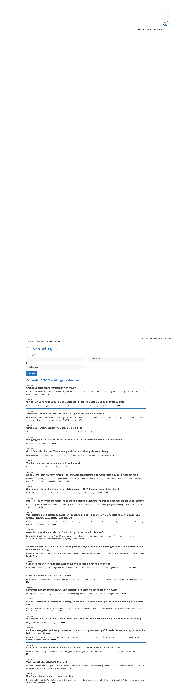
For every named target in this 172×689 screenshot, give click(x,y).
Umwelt (105, 3)
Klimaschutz (84, 10)
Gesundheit (96, 3)
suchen (32, 373)
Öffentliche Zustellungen (31, 26)
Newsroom (4, 24)
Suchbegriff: (31, 354)
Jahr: (28, 363)
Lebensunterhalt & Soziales (22, 3)
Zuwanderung (59, 10)
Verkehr (36, 3)
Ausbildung (35, 22)
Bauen (7, 3)
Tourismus (93, 10)
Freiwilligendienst (63, 22)
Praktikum (51, 22)
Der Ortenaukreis (12, 10)
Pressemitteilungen (13, 26)
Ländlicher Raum (72, 10)
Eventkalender (24, 22)
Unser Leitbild (76, 22)
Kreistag (3, 15)
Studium (43, 22)
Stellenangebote (11, 22)
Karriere (3, 20)
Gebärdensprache (160, 29)
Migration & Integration (55, 3)
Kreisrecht (33, 17)
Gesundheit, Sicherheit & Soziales (32, 10)
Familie (43, 3)
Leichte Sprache (144, 29)
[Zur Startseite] (18, 48)
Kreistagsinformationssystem (16, 17)
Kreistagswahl (43, 17)
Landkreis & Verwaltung (9, 8)
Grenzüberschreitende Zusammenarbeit (21, 13)
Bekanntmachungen (106, 10)
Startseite (29, 341)
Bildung (50, 10)
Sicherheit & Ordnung (74, 3)
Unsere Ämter (5, 6)
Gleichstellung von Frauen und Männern (131, 10)
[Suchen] (165, 16)
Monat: (90, 354)
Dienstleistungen (7, 1)
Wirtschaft (87, 3)
